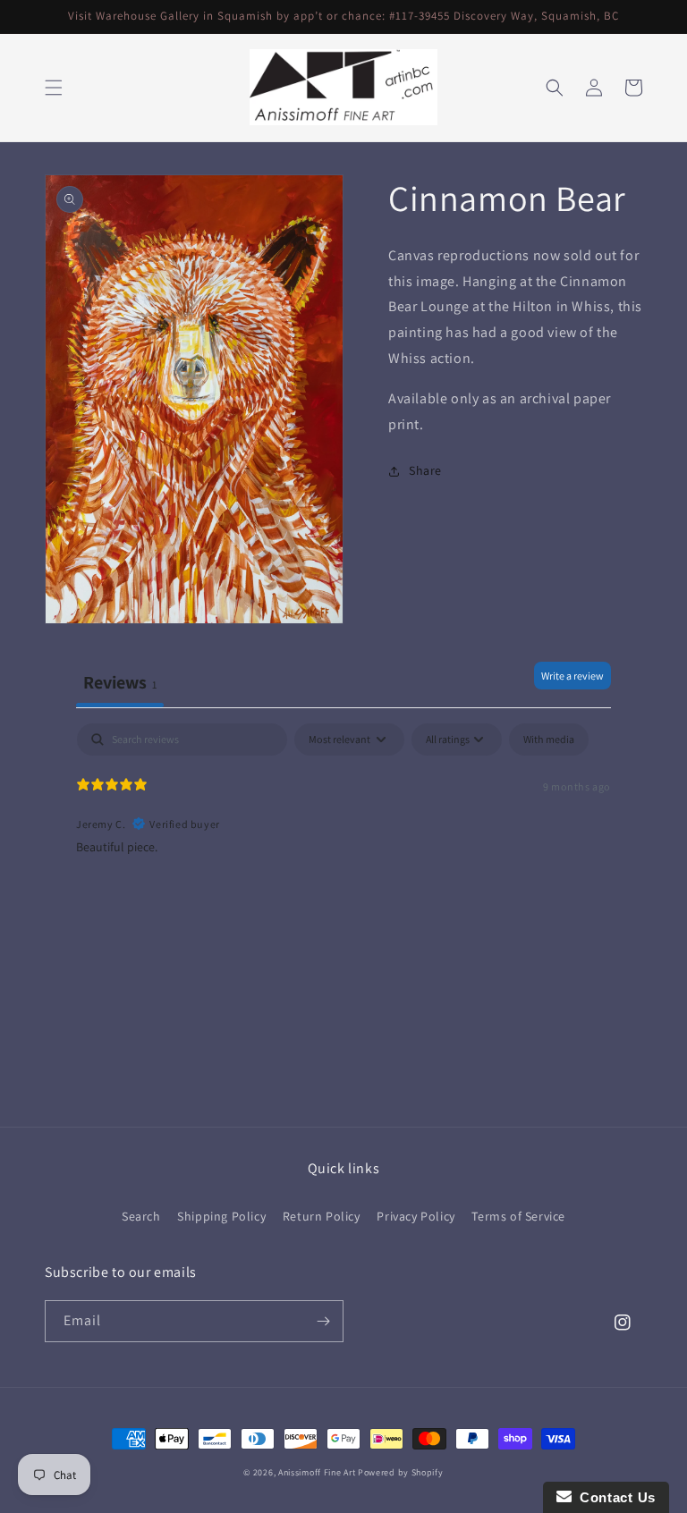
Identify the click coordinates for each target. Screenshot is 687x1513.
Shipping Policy (221, 1216)
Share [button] (425, 470)
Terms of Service (518, 1216)
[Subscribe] (323, 1321)
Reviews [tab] (120, 682)
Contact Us (614, 1497)
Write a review (572, 675)
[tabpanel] (343, 838)
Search (141, 1216)
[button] (53, 87)
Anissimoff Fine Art (316, 1472)
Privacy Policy (415, 1216)
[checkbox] (549, 739)
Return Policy (321, 1216)
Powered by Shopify (401, 1472)
